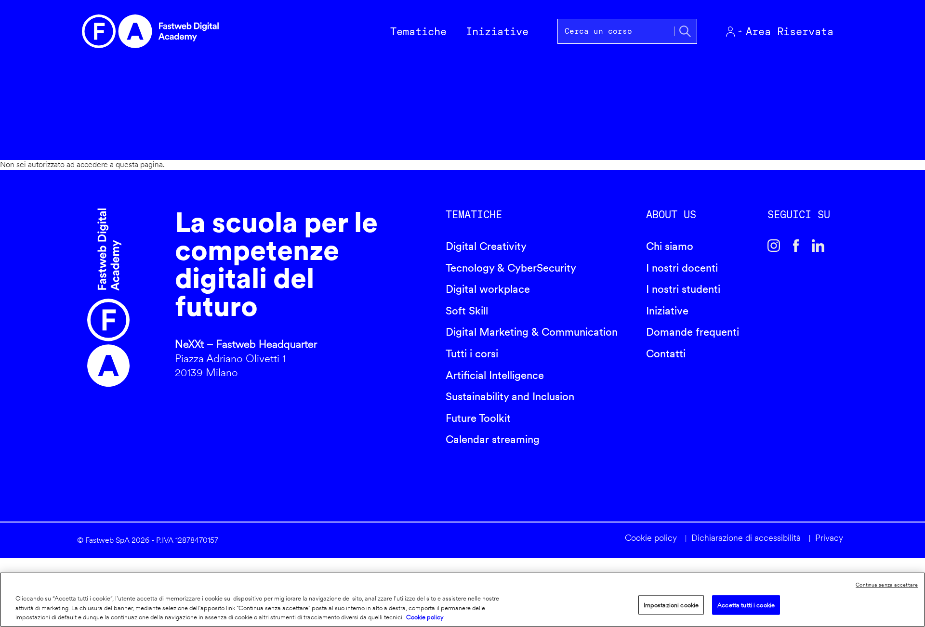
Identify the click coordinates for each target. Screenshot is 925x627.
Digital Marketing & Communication (532, 332)
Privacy (829, 538)
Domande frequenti (692, 332)
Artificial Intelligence (495, 375)
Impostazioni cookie (671, 604)
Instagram (773, 245)
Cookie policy (651, 538)
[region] (462, 599)
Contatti (666, 353)
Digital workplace (488, 289)
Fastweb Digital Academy (108, 298)
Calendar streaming (493, 439)
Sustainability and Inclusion (510, 396)
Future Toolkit (478, 418)
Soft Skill (467, 310)
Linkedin (818, 245)
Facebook (796, 245)
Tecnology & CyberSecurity (511, 267)
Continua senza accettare (887, 584)
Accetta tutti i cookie (746, 604)
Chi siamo (669, 246)
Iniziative (667, 310)
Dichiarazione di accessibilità (746, 538)
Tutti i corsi (472, 353)
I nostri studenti (683, 289)
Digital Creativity (486, 246)
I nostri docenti (682, 267)
